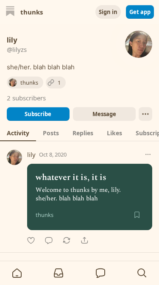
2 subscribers (26, 98)
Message (104, 114)
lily (31, 154)
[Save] (137, 215)
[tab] (18, 132)
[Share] (84, 240)
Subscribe (38, 114)
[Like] (31, 240)
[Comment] (49, 240)
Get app (140, 12)
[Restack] (66, 240)
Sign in (108, 12)
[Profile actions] (145, 114)
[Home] (10, 12)
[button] (17, 273)
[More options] (148, 154)
